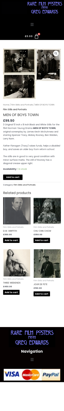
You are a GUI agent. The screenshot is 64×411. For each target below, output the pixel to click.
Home (6, 104)
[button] (32, 24)
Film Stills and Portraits (22, 104)
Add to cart (12, 177)
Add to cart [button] (11, 240)
